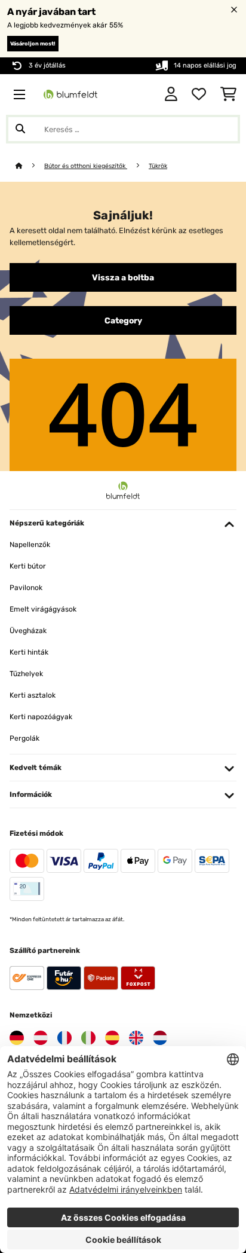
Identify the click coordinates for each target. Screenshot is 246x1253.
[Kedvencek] (199, 94)
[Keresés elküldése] (20, 129)
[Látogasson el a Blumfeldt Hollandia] (160, 1038)
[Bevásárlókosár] (228, 94)
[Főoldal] (30, 166)
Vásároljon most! (33, 44)
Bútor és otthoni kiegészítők (85, 166)
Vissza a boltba (123, 277)
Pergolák (24, 738)
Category (123, 320)
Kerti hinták (29, 652)
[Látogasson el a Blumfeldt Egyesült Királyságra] (136, 1038)
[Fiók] (171, 94)
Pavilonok (26, 587)
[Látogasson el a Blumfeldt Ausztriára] (40, 1038)
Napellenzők (30, 544)
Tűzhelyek (26, 674)
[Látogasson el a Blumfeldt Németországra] (17, 1038)
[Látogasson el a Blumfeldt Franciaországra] (64, 1038)
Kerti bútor (28, 566)
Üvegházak (28, 630)
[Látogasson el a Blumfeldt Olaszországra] (88, 1038)
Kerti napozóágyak (41, 717)
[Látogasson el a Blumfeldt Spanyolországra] (112, 1038)
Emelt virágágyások (43, 609)
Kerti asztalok (33, 695)
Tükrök (158, 166)
